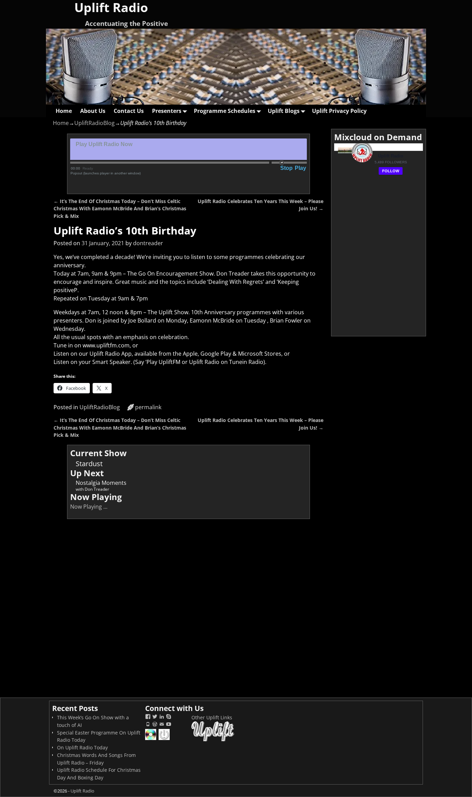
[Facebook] (148, 717)
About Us (92, 111)
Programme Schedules (224, 111)
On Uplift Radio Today (82, 747)
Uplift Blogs (284, 111)
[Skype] (168, 717)
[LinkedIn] (161, 717)
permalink (148, 407)
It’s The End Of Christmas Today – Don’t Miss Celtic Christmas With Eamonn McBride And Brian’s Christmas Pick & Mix (120, 208)
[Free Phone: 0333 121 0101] (148, 725)
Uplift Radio (82, 791)
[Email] (161, 725)
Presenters (166, 111)
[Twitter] (155, 717)
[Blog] (155, 725)
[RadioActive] (165, 739)
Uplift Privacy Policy (339, 111)
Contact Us (129, 111)
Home (64, 111)
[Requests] (151, 739)
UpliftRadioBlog (94, 123)
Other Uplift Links (211, 717)
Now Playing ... (88, 506)
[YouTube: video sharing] (168, 725)
